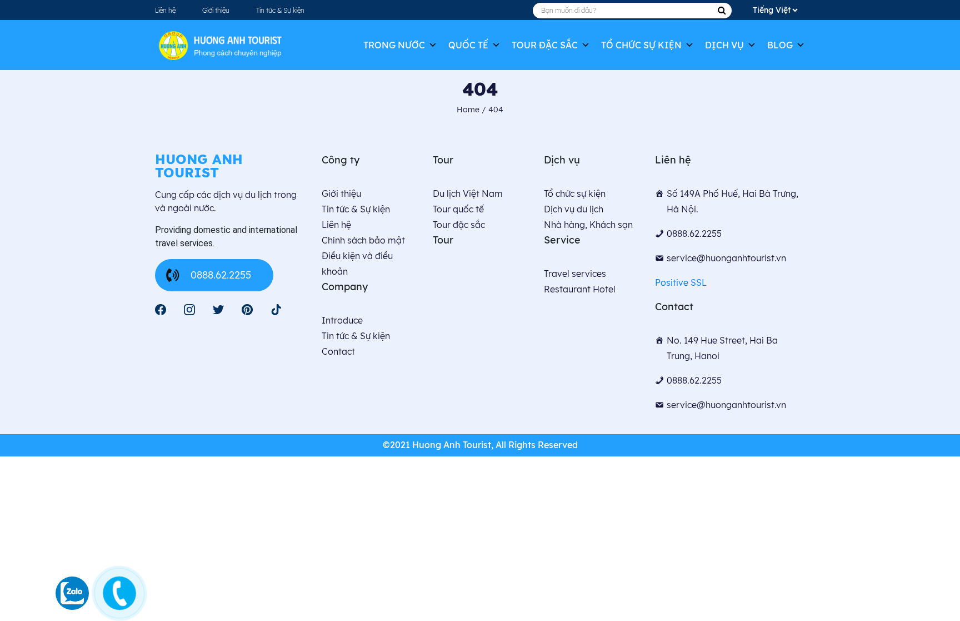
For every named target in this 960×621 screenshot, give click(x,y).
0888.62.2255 (221, 275)
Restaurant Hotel (580, 289)
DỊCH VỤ (724, 45)
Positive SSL (681, 282)
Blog (780, 45)
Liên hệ (165, 10)
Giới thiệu (215, 10)
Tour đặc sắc (459, 224)
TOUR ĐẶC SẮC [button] (545, 45)
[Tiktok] (276, 309)
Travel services (575, 273)
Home (469, 110)
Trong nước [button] (394, 45)
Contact (338, 351)
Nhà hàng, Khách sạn (588, 224)
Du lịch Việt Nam (468, 193)
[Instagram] (189, 309)
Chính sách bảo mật (363, 240)
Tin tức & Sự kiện (280, 10)
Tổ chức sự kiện (641, 45)
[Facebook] (160, 309)
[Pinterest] (247, 309)
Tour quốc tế (458, 209)
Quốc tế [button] (468, 45)
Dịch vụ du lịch (573, 209)
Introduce (342, 320)
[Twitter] (218, 309)
